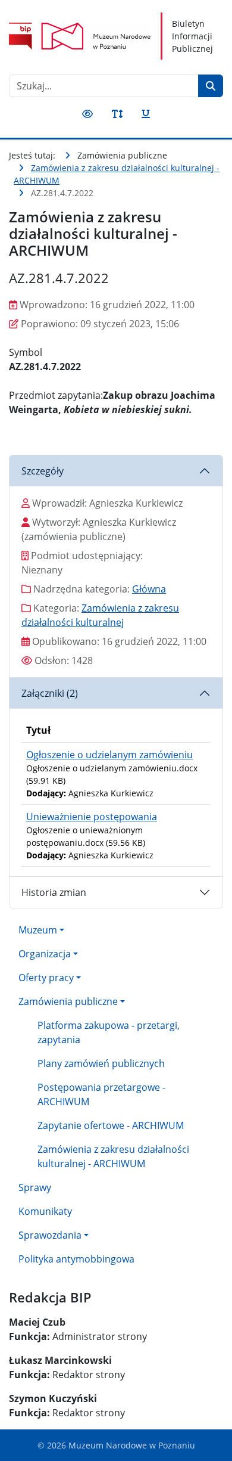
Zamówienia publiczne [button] (68, 1001)
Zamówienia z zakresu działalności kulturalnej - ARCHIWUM (113, 1156)
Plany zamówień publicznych (101, 1063)
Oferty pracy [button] (46, 977)
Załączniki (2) (49, 693)
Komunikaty (45, 1211)
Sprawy (34, 1187)
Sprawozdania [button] (49, 1235)
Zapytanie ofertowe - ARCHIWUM (110, 1125)
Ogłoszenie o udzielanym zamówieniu (109, 754)
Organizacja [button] (44, 953)
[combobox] (104, 86)
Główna (149, 588)
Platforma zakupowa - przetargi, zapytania (108, 1032)
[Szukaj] (210, 86)
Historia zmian (53, 892)
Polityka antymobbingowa (76, 1258)
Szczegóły (42, 470)
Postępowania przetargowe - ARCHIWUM (101, 1094)
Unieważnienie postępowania (91, 816)
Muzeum (37, 929)
